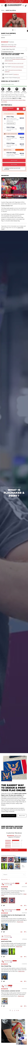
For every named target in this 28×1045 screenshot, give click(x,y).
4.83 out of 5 (17, 835)
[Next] (25, 1)
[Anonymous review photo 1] (4, 951)
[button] (4, 42)
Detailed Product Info (8, 51)
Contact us (16, 74)
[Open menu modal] (2, 5)
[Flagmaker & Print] (13, 5)
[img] (4, 886)
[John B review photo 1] (4, 1001)
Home (2, 10)
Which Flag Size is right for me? (15, 63)
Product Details (5, 205)
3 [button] (14, 1010)
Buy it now (14, 164)
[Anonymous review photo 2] (12, 951)
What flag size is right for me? (8, 46)
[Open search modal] (23, 5)
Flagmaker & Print (6, 35)
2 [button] (12, 1010)
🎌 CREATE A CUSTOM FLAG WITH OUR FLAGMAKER (12, 169)
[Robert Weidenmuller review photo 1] (4, 927)
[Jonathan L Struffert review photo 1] (4, 900)
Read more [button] (20, 921)
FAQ (19, 77)
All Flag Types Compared (17, 66)
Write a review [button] (14, 850)
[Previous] (2, 1)
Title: (8, 44)
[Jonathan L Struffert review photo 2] (12, 900)
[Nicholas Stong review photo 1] (4, 976)
